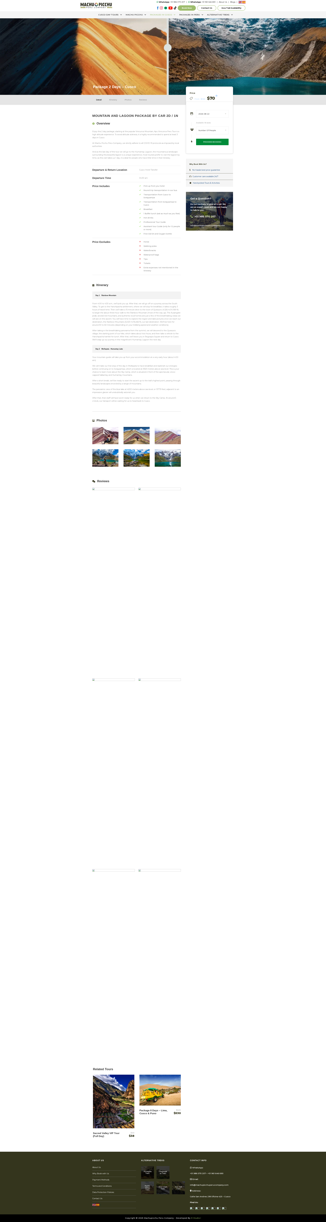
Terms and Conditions (102, 1186)
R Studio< (196, 1218)
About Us (223, 2)
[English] (240, 2)
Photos (128, 100)
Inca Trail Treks (178, 1188)
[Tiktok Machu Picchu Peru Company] (175, 8)
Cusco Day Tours (108, 14)
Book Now (187, 8)
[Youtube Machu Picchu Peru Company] (170, 8)
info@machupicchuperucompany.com (209, 1185)
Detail (99, 100)
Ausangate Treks (148, 1172)
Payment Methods (100, 1180)
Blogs (232, 2)
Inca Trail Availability (231, 8)
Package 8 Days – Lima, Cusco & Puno (153, 1112)
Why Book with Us (100, 1173)
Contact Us (206, 8)
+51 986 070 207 (172, 2)
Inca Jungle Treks (163, 1188)
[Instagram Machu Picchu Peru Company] (161, 8)
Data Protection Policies (103, 1192)
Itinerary (113, 100)
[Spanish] (244, 2)
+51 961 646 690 (203, 2)
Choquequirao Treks (163, 1172)
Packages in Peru (189, 14)
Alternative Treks (218, 14)
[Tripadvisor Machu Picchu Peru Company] (165, 8)
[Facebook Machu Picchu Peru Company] (158, 8)
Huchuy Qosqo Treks (147, 1188)
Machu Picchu (134, 14)
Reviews (143, 100)
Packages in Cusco (161, 14)
